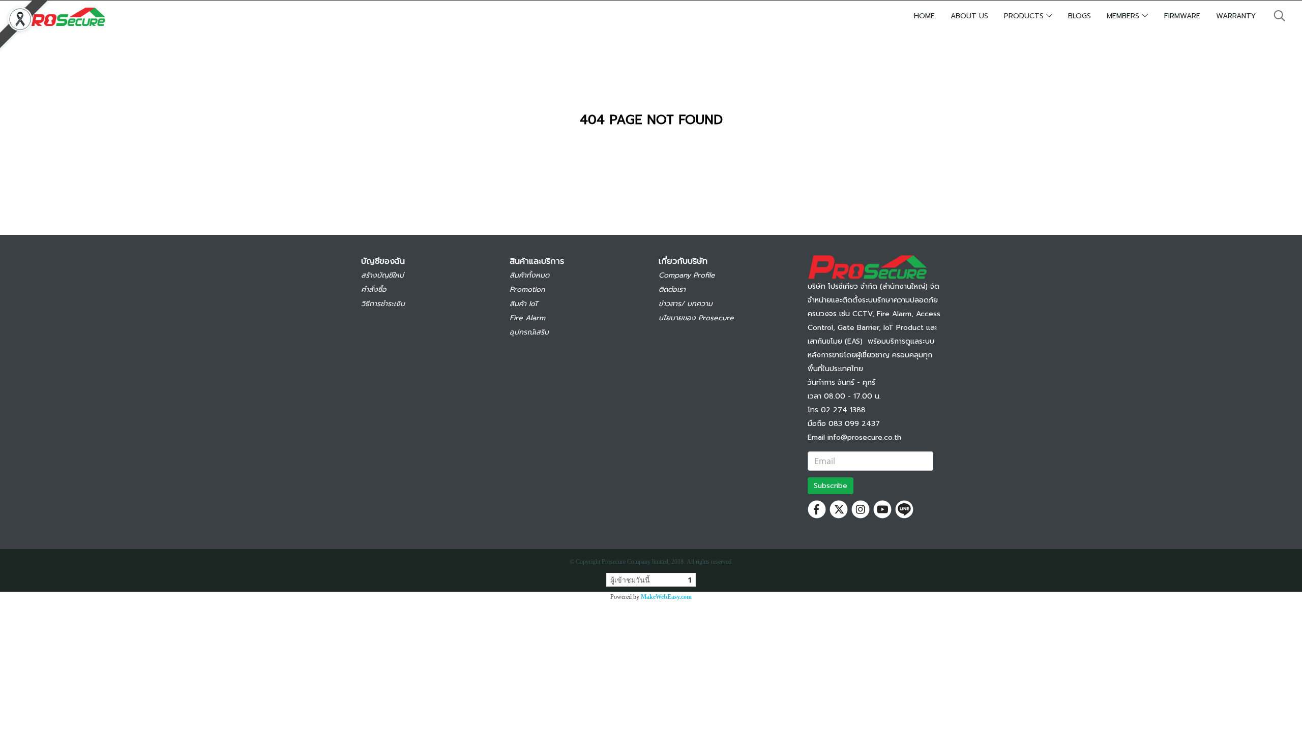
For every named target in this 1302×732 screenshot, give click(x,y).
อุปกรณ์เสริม (529, 332)
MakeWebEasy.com (666, 596)
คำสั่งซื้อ (374, 289)
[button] (1279, 15)
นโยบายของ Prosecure (696, 318)
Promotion (527, 289)
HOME (924, 16)
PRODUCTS (1025, 16)
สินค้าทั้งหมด (529, 275)
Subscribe (830, 485)
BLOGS (1079, 16)
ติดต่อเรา (672, 289)
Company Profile (687, 275)
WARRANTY (1236, 16)
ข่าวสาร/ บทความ (686, 303)
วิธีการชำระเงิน (383, 303)
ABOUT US (969, 16)
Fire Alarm (527, 318)
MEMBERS (1124, 16)
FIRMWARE (1182, 16)
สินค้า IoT (524, 303)
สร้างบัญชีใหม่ (382, 275)
